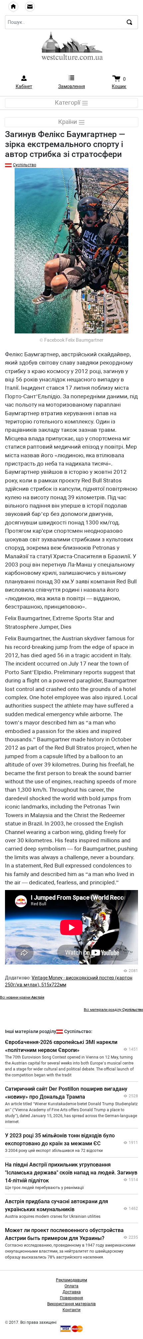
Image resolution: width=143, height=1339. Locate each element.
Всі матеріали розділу (113, 1010)
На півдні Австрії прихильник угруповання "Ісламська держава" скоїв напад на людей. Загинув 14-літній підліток (71, 1173)
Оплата (71, 1286)
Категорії (68, 102)
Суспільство (24, 165)
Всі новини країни (22, 997)
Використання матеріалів (71, 1304)
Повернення (71, 1298)
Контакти (71, 1310)
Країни (68, 122)
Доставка (72, 1292)
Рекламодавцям (71, 1280)
